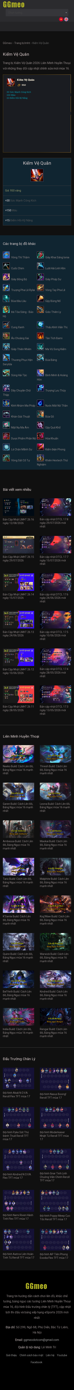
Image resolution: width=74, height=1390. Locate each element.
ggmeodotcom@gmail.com (41, 1340)
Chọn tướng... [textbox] (16, 12)
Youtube (62, 1355)
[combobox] (37, 12)
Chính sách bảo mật (31, 1355)
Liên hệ (50, 1355)
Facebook (36, 1362)
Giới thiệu (11, 1355)
